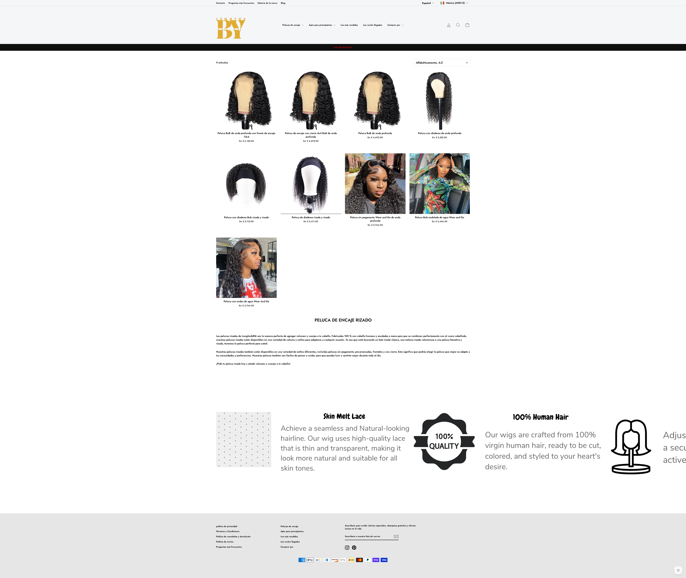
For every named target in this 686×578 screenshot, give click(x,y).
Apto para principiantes (321, 25)
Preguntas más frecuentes (241, 2)
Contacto (220, 2)
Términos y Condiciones (227, 531)
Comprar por (394, 25)
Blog (283, 2)
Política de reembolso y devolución (233, 536)
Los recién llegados (372, 25)
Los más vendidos (349, 25)
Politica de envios (224, 541)
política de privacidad (226, 526)
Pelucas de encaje (291, 25)
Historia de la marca (267, 2)
